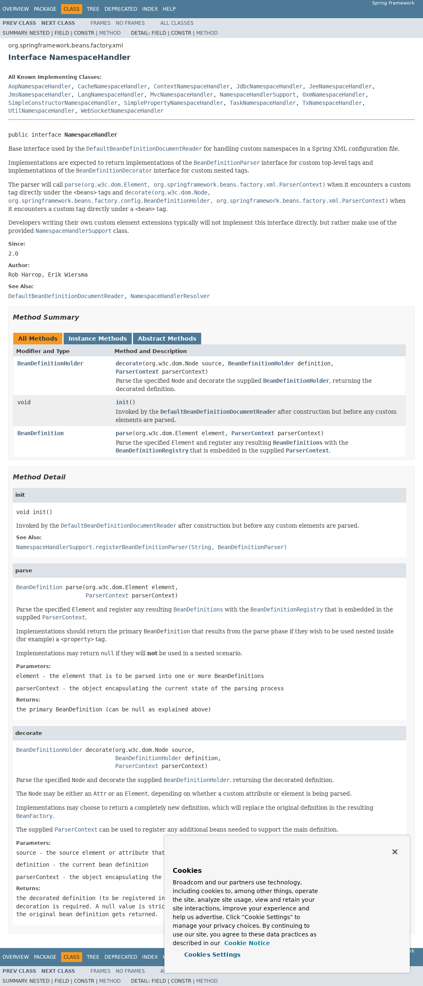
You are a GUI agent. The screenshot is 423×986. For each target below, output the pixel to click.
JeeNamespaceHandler (340, 86)
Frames (100, 23)
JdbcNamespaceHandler (269, 86)
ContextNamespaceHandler (192, 86)
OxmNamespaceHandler (333, 94)
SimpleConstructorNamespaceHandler (62, 103)
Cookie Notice (246, 943)
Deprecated (121, 9)
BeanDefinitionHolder (50, 363)
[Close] (395, 852)
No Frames (130, 23)
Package (45, 9)
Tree (93, 9)
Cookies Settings (212, 954)
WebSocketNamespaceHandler (122, 110)
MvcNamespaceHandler (181, 94)
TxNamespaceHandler (332, 103)
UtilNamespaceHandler (41, 110)
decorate (129, 363)
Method (110, 33)
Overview (15, 9)
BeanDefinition (40, 433)
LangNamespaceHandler (111, 94)
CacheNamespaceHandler (112, 86)
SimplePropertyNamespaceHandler (173, 103)
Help (169, 9)
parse (124, 433)
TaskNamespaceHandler (263, 103)
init (122, 402)
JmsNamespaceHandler (39, 94)
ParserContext (137, 371)
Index (150, 9)
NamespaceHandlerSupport (258, 94)
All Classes (177, 23)
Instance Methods (98, 338)
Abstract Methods (167, 338)
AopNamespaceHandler (39, 86)
